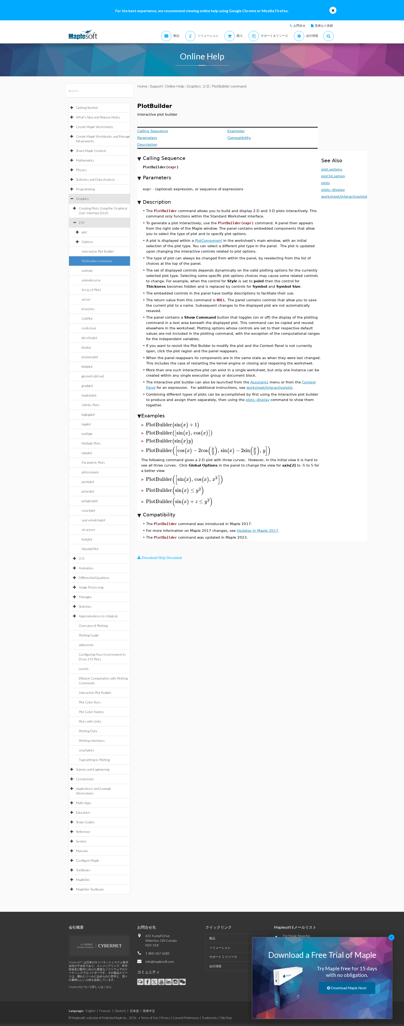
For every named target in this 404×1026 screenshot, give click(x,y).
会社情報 (215, 966)
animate (87, 270)
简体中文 (149, 1011)
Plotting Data (88, 731)
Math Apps (83, 803)
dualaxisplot (90, 357)
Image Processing (91, 587)
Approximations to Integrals (98, 616)
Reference (83, 832)
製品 (212, 938)
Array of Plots (91, 290)
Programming (85, 189)
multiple (87, 434)
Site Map (226, 1018)
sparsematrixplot (93, 520)
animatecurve (91, 280)
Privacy (165, 1018)
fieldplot (87, 366)
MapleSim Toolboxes (90, 889)
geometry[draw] (93, 376)
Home (142, 86)
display (86, 347)
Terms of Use (149, 1018)
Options (87, 242)
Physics (81, 170)
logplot (86, 424)
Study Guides (85, 822)
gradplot (87, 386)
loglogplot (88, 414)
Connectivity (85, 779)
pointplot (88, 482)
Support (156, 86)
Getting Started (86, 108)
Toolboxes (83, 870)
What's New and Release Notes (98, 117)
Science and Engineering (92, 769)
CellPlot (87, 318)
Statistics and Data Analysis (95, 179)
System (81, 841)
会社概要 (76, 927)
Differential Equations (94, 578)
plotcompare (90, 472)
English (90, 1011)
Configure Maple (87, 860)
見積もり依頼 (324, 25)
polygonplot (90, 501)
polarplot (88, 491)
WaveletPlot (90, 549)
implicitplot (89, 395)
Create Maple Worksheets (94, 127)
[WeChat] (182, 982)
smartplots (86, 750)
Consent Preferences (186, 1018)
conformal (89, 328)
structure (88, 530)
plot (84, 232)
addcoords (86, 645)
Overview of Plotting (93, 626)
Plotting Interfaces (92, 741)
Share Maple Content (91, 151)
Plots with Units (90, 721)
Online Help (174, 86)
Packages (85, 597)
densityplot (89, 338)
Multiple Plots (91, 443)
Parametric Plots (93, 462)
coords (84, 669)
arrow (86, 299)
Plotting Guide (89, 635)
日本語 (134, 1011)
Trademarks (210, 1018)
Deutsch (120, 1011)
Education (83, 812)
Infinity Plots (91, 405)
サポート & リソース (223, 957)
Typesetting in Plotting (94, 760)
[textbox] (173, 425)
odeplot (87, 453)
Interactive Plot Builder (98, 251)
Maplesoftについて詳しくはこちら (90, 987)
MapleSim (82, 880)
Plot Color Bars (90, 702)
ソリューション (220, 947)
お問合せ (299, 25)
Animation (86, 568)
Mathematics (85, 160)
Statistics (85, 606)
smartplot (88, 510)
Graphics (82, 199)
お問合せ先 (146, 927)
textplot (87, 539)
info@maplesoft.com (159, 961)
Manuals (82, 851)
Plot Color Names (91, 712)
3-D (81, 558)
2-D (81, 222)
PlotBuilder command (97, 261)
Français (105, 1011)
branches (88, 309)
